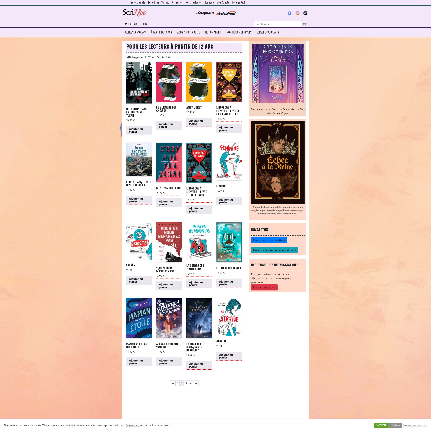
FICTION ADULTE (213, 32)
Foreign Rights (240, 2)
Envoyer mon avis (264, 287)
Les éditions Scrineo (158, 2)
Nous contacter (194, 2)
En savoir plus (133, 425)
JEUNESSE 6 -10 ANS (135, 32)
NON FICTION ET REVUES (239, 32)
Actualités (177, 2)
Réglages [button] (395, 425)
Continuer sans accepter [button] (415, 425)
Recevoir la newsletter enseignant (274, 250)
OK (305, 24)
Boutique (209, 2)
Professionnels (137, 2)
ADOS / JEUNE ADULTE (188, 32)
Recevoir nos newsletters (269, 240)
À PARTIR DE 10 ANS (161, 32)
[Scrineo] (134, 11)
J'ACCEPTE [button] (381, 425)
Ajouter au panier (136, 130)
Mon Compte (223, 2)
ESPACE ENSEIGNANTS (268, 32)
